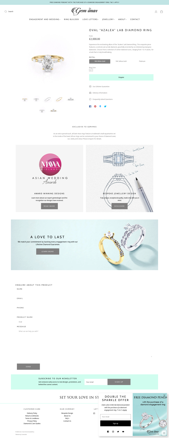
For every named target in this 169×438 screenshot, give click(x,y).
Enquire (121, 77)
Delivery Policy (32, 413)
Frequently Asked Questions (102, 99)
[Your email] (95, 382)
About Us (67, 416)
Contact (135, 19)
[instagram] (113, 431)
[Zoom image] (48, 60)
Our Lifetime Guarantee (100, 86)
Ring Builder (71, 19)
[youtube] (123, 431)
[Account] (156, 11)
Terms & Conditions (32, 418)
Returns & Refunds (32, 416)
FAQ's (67, 418)
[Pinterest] (95, 106)
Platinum (142, 61)
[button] (22, 60)
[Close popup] (164, 395)
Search (10, 11)
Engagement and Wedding (44, 19)
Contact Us (67, 421)
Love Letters (90, 19)
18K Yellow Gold (121, 61)
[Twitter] (105, 106)
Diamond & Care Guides (32, 423)
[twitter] (118, 431)
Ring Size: (92, 67)
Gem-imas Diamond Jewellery (26, 432)
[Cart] (161, 11)
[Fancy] (100, 106)
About (122, 19)
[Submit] (7, 11)
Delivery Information (99, 93)
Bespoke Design (67, 413)
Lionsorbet (24, 434)
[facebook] (94, 413)
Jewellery (108, 19)
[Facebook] (90, 106)
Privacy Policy (32, 421)
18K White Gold (99, 61)
